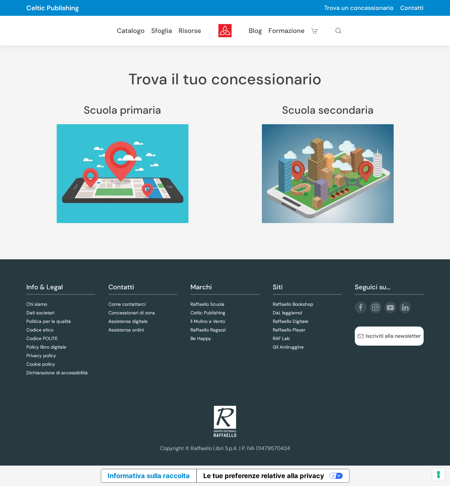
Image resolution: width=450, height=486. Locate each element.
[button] (338, 30)
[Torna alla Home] (225, 30)
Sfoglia (161, 30)
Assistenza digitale (128, 321)
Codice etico (39, 330)
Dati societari (40, 313)
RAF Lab (281, 338)
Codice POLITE (42, 338)
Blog (255, 30)
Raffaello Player (289, 330)
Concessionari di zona (131, 313)
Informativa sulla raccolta (149, 476)
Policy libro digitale (46, 347)
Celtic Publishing (52, 8)
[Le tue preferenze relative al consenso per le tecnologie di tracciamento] (438, 474)
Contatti (412, 8)
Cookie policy (40, 364)
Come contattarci (127, 304)
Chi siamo (36, 304)
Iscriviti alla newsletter (393, 335)
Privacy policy (41, 355)
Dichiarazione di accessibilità (57, 373)
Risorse (190, 30)
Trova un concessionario (359, 8)
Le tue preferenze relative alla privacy (263, 476)
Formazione (286, 30)
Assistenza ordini (126, 330)
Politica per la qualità (48, 321)
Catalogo (131, 30)
